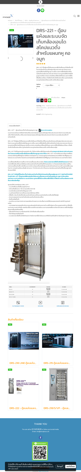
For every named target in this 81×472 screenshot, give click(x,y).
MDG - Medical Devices (49, 106)
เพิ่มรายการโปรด (43, 98)
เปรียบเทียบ (56, 98)
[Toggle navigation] (78, 16)
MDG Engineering (46, 114)
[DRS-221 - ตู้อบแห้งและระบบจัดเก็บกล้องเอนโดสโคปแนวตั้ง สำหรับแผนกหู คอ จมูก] (20, 41)
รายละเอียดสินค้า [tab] (14, 125)
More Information (46, 130)
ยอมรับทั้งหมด (70, 466)
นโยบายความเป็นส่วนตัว (47, 466)
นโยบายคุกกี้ (14, 468)
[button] (74, 16)
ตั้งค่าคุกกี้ (60, 466)
